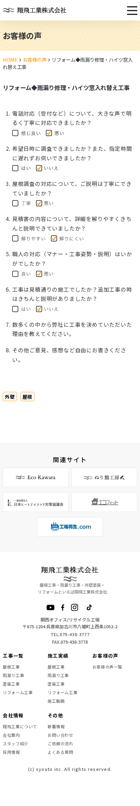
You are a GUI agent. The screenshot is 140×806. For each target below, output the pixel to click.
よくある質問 (60, 752)
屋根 (27, 396)
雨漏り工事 (13, 675)
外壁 (10, 396)
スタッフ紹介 (16, 743)
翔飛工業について (20, 726)
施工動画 (56, 701)
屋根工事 (11, 667)
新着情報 (56, 726)
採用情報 (11, 752)
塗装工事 (11, 684)
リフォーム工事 (18, 692)
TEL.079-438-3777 (70, 634)
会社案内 (11, 735)
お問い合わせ (60, 735)
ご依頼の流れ (60, 743)
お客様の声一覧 (107, 667)
